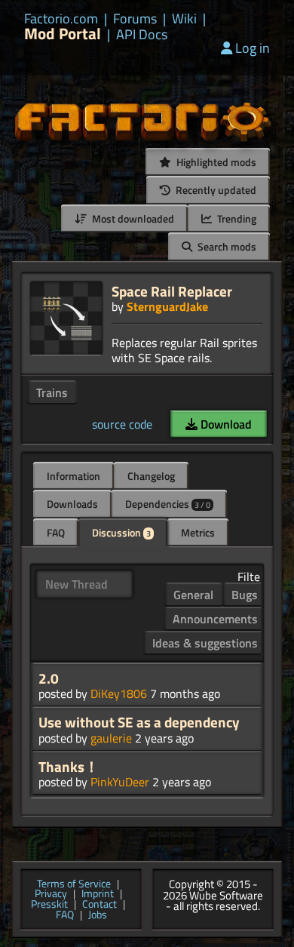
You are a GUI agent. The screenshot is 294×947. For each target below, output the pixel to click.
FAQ (56, 532)
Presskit (49, 904)
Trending (235, 218)
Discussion (121, 532)
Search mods (225, 246)
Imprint (97, 894)
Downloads (72, 504)
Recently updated (214, 190)
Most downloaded (132, 218)
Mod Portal (62, 34)
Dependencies (167, 504)
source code (122, 424)
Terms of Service (74, 884)
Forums (135, 19)
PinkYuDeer (119, 782)
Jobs (97, 915)
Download (225, 424)
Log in (252, 48)
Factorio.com (61, 19)
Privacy (51, 894)
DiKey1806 (118, 693)
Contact (99, 904)
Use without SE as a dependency (139, 722)
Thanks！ (68, 766)
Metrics (198, 532)
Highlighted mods (215, 162)
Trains (52, 392)
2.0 (48, 678)
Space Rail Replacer (172, 291)
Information (73, 476)
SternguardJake (167, 306)
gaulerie (111, 738)
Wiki (184, 19)
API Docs (141, 35)
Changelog (151, 476)
